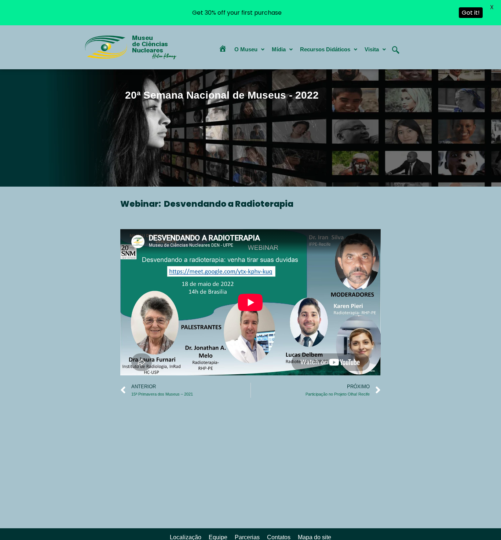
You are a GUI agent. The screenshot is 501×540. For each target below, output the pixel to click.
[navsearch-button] (395, 44)
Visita (372, 49)
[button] (249, 49)
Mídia (279, 49)
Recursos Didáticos (325, 49)
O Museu (245, 49)
